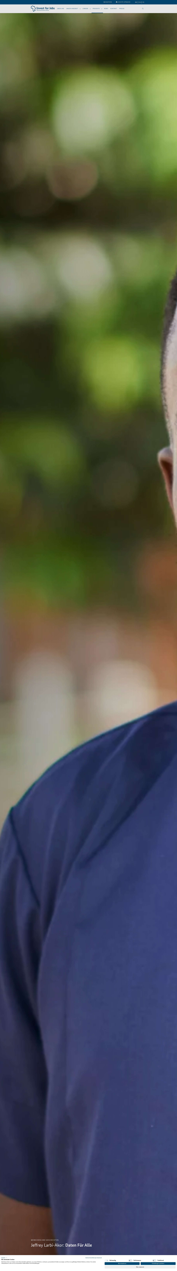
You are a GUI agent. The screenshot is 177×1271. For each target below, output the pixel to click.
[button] (4, 1258)
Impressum (99, 1257)
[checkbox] (106, 1260)
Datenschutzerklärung (90, 1257)
